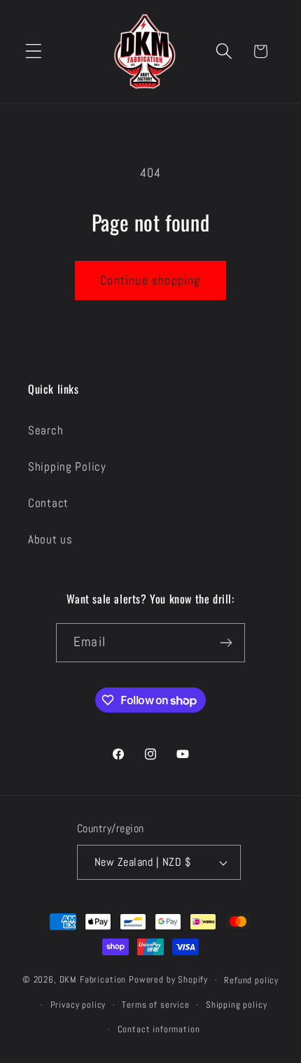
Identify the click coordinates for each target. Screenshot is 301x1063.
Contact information (159, 1029)
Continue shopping (150, 280)
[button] (33, 51)
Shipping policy (236, 1005)
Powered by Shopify (168, 980)
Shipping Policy (67, 466)
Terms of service (155, 1005)
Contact (48, 503)
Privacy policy (78, 1005)
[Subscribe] (225, 642)
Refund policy (251, 980)
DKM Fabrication (93, 980)
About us (50, 539)
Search (45, 430)
